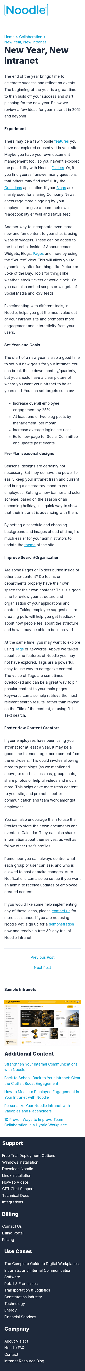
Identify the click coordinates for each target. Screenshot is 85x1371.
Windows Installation (20, 1162)
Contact (11, 1354)
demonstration (61, 924)
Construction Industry (23, 1297)
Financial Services (20, 1317)
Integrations (12, 1202)
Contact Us (12, 1226)
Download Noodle (17, 1169)
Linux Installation (16, 1175)
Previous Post (42, 957)
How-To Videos (15, 1182)
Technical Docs (15, 1195)
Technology (14, 1304)
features (61, 141)
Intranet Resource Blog (24, 1361)
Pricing (8, 1239)
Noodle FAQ (14, 1348)
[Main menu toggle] (74, 10)
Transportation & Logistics (27, 1290)
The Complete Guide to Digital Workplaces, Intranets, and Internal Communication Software (42, 1270)
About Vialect (16, 1341)
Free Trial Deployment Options (28, 1155)
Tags (19, 649)
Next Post (42, 968)
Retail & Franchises (21, 1284)
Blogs (61, 188)
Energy (10, 1310)
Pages (38, 253)
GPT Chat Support (18, 1189)
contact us (61, 911)
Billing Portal (13, 1233)
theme (30, 545)
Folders (58, 168)
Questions (13, 188)
